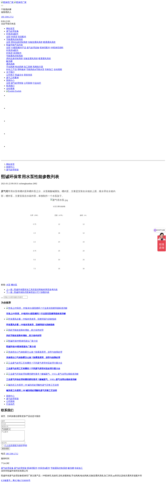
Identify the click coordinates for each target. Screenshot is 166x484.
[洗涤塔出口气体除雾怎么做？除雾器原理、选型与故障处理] (34, 352)
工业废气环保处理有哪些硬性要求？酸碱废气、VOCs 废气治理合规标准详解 (41, 379)
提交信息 (5, 448)
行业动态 (10, 404)
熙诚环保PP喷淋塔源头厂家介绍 (21, 346)
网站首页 (10, 28)
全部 (8, 37)
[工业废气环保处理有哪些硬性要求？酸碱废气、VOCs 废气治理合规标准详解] (42, 374)
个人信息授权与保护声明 (15, 445)
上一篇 (32, 289)
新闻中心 (10, 167)
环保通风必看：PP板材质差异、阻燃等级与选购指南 (30, 324)
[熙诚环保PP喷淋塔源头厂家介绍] (22, 341)
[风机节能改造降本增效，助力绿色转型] (25, 330)
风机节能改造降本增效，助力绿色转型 (24, 335)
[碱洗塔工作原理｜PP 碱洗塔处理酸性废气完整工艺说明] (32, 385)
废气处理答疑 (12, 170)
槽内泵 (14, 285)
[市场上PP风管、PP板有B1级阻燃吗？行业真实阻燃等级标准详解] (36, 308)
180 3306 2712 (7, 17)
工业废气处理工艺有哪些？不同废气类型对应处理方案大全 (33, 368)
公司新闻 (10, 401)
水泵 (8, 285)
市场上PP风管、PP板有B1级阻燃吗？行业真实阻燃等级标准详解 (36, 313)
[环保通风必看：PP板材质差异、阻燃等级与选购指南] (31, 319)
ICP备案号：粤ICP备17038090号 (15, 480)
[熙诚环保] (83, 2)
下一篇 (27, 292)
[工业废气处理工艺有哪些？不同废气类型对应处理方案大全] (34, 363)
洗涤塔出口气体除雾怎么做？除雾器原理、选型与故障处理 (33, 357)
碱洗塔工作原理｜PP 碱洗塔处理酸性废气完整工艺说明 (31, 390)
